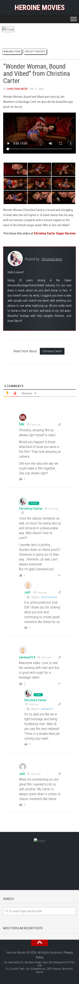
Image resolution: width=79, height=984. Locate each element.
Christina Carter (52, 351)
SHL (22, 424)
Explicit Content (35, 51)
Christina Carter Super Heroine (55, 233)
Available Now (12, 51)
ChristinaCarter (17, 88)
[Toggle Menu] (73, 19)
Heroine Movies (39, 7)
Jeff (27, 592)
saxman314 (27, 657)
